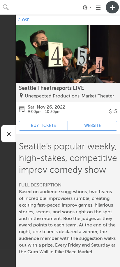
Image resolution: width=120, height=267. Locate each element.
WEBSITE (92, 125)
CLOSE (23, 20)
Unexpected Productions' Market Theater (69, 96)
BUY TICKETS (43, 125)
